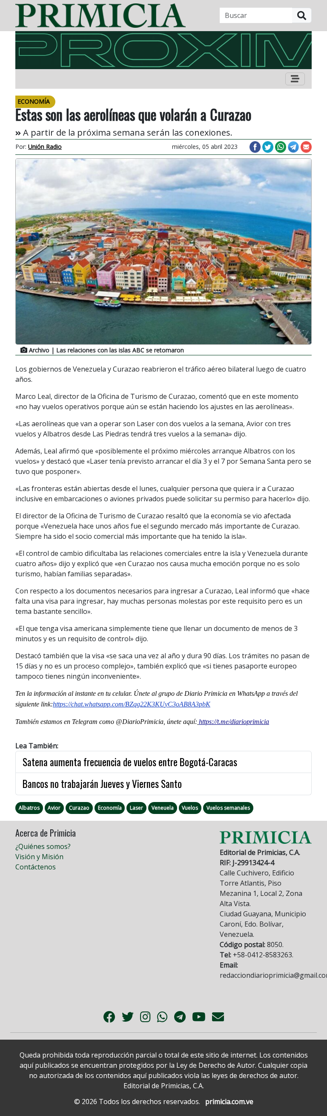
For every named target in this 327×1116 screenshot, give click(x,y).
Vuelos (190, 807)
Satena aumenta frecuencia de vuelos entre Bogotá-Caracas (130, 762)
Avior (54, 807)
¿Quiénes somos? (43, 846)
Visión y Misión (39, 856)
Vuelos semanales (228, 807)
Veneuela (163, 807)
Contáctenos (35, 867)
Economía (110, 807)
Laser (136, 807)
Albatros (29, 807)
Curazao (79, 807)
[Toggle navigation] (295, 79)
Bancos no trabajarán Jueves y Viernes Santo (102, 783)
